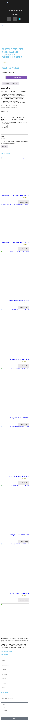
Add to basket (17, 77)
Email (3, 139)
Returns (4, 678)
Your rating (4, 126)
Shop (3, 660)
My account (5, 665)
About (4, 669)
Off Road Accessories (8, 698)
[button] (9, 19)
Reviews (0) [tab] (15, 83)
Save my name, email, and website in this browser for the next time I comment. (14, 142)
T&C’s (4, 683)
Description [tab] (6, 83)
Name (3, 136)
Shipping (4, 674)
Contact (4, 687)
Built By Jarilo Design (6, 651)
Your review (4, 127)
